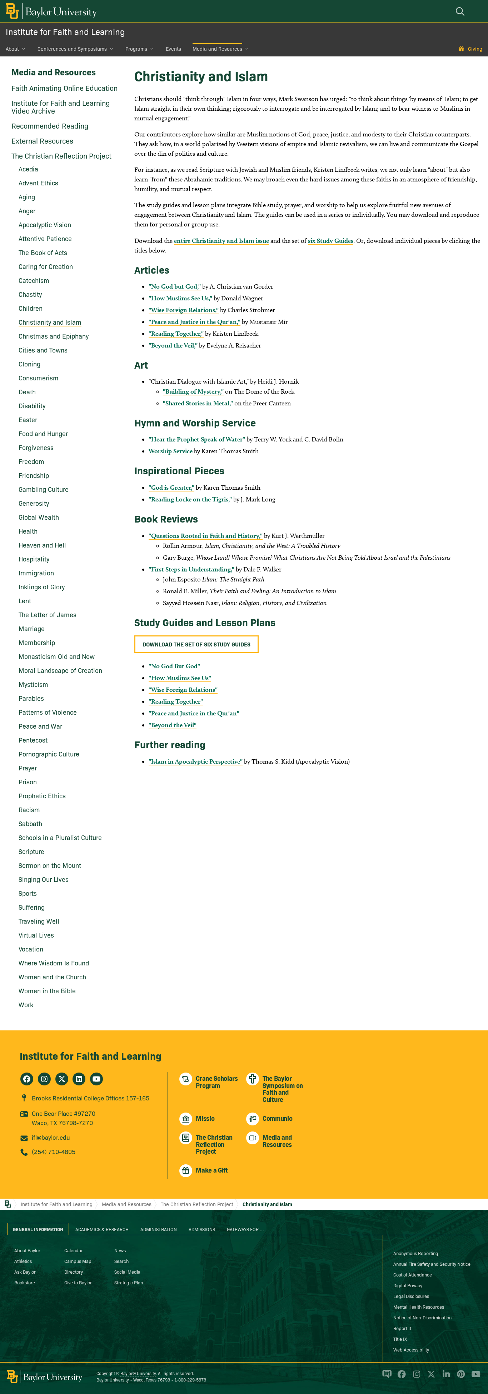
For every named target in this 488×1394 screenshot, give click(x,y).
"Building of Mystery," (193, 391)
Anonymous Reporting (415, 1253)
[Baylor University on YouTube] (474, 1377)
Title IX (400, 1338)
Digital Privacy (407, 1285)
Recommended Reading (50, 125)
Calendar (73, 1250)
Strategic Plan (128, 1282)
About (12, 48)
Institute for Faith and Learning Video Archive (60, 106)
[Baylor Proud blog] (385, 1377)
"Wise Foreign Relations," (184, 310)
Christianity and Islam (50, 322)
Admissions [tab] (202, 1229)
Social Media (127, 1271)
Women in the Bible (47, 990)
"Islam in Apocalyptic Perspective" (196, 761)
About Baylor (27, 1250)
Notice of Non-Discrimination (422, 1317)
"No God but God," (175, 286)
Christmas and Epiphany (54, 335)
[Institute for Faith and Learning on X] (62, 1079)
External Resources (42, 140)
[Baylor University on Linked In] (445, 1377)
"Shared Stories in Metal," (198, 403)
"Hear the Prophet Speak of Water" (197, 439)
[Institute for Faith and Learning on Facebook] (27, 1079)
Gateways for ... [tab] (245, 1229)
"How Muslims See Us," (180, 298)
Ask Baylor (25, 1271)
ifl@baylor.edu (51, 1137)
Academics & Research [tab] (102, 1229)
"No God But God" (174, 666)
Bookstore (24, 1282)
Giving (475, 48)
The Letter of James (47, 614)
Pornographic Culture (49, 753)
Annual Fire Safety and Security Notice (431, 1263)
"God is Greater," (171, 487)
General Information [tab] (38, 1229)
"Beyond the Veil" (172, 725)
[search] (461, 11)
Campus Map (77, 1261)
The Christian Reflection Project (61, 155)
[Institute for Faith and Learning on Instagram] (44, 1079)
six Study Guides (330, 240)
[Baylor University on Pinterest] (459, 1377)
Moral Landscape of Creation (60, 670)
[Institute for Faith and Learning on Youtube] (96, 1079)
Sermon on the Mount (50, 865)
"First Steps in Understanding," (191, 569)
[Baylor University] (50, 11)
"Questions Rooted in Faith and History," (206, 535)
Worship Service (171, 451)
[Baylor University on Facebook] (400, 1377)
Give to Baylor (78, 1282)
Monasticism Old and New (57, 656)
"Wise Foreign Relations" (183, 689)
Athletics (23, 1261)
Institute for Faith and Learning (65, 31)
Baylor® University (138, 1373)
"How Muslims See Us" (180, 677)
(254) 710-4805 (53, 1151)
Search (121, 1261)
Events (173, 48)
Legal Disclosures (411, 1296)
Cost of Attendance (412, 1274)
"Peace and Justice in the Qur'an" (194, 713)
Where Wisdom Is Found (54, 962)
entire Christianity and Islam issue (221, 240)
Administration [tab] (158, 1229)
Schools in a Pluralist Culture (60, 837)
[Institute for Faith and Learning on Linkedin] (79, 1079)
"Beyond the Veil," (173, 345)
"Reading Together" (176, 701)
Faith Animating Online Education (64, 88)
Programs (136, 48)
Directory (73, 1271)
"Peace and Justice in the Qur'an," (194, 321)
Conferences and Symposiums (72, 48)
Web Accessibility (411, 1349)
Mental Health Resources (418, 1306)
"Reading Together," (176, 333)
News (120, 1250)
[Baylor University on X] (430, 1377)
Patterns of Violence (48, 712)
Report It (402, 1328)
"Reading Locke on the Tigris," (190, 499)
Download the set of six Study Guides (196, 644)
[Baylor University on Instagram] (415, 1377)
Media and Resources (217, 48)
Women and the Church (52, 976)
